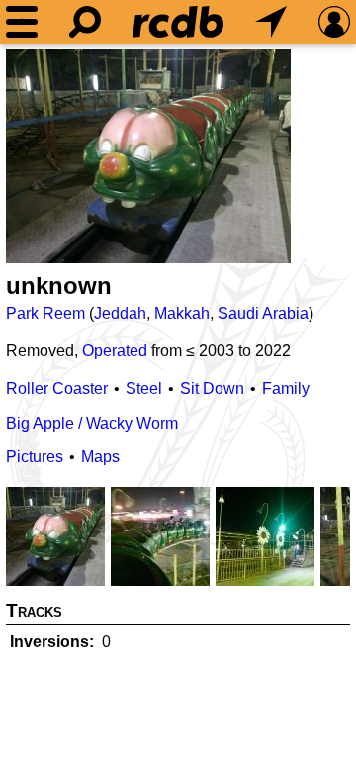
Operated (114, 350)
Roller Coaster (57, 388)
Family (286, 388)
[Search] (85, 22)
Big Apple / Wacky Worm (92, 423)
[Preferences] (334, 22)
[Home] (178, 22)
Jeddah (120, 313)
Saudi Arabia (263, 313)
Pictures (34, 456)
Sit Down (212, 388)
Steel (144, 388)
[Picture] (148, 156)
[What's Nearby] (271, 22)
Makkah (182, 313)
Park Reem (45, 313)
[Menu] (22, 22)
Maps (100, 456)
